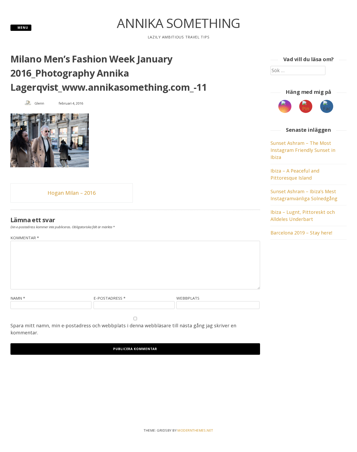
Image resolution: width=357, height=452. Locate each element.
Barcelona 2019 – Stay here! (301, 233)
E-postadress (109, 298)
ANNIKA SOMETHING (178, 23)
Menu (22, 27)
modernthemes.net (195, 430)
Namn (17, 298)
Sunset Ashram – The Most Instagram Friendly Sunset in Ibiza (302, 150)
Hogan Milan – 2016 (72, 192)
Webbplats (187, 298)
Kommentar (24, 237)
